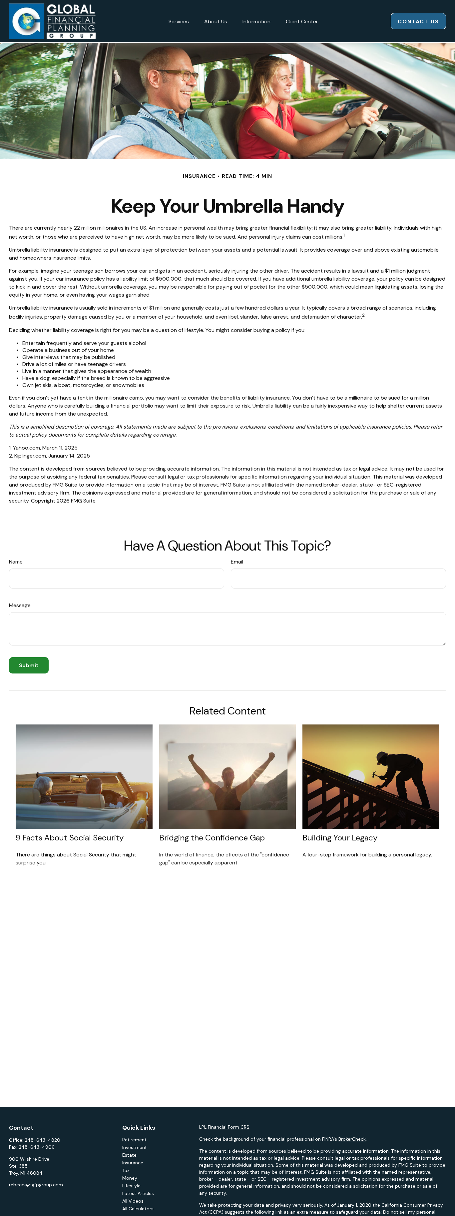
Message (20, 605)
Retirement (134, 1140)
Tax (126, 1170)
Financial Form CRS (228, 1127)
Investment (134, 1147)
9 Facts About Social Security (70, 837)
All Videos (133, 1201)
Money (129, 1178)
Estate (129, 1155)
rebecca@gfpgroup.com (36, 1185)
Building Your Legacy (339, 837)
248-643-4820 (42, 1140)
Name (16, 561)
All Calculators (138, 1209)
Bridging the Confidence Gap (212, 837)
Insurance (132, 1163)
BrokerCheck (352, 1139)
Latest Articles (138, 1193)
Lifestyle (131, 1186)
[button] (179, 21)
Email (237, 561)
